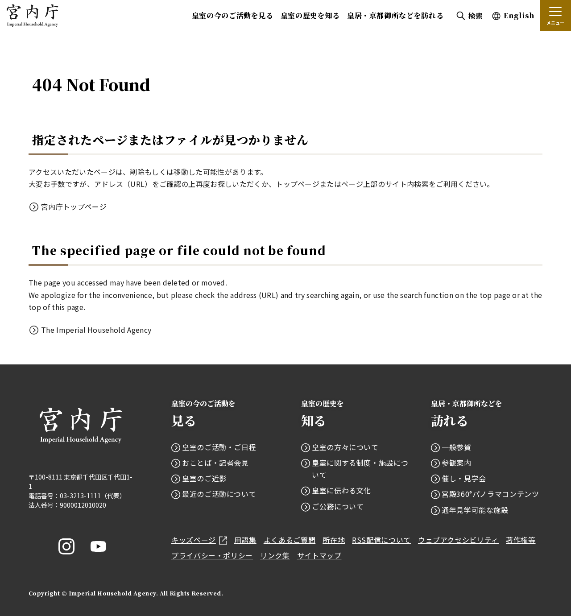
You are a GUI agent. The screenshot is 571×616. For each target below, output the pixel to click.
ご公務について (338, 506)
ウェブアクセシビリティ (458, 539)
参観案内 (457, 462)
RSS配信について (381, 539)
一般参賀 (457, 447)
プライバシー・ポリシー (212, 555)
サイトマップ (319, 555)
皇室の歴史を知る (310, 15)
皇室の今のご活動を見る (232, 15)
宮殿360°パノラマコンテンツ (490, 493)
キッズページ (193, 539)
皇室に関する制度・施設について (360, 468)
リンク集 (275, 555)
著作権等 (521, 539)
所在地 (334, 539)
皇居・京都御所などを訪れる (395, 15)
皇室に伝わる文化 (341, 490)
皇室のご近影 (204, 478)
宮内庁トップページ (74, 206)
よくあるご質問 (289, 539)
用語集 (245, 539)
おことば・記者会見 (215, 462)
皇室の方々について (345, 447)
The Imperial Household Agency (96, 329)
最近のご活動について (219, 493)
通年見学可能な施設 (475, 509)
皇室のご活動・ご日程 (219, 447)
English (519, 15)
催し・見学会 (464, 478)
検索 (475, 16)
